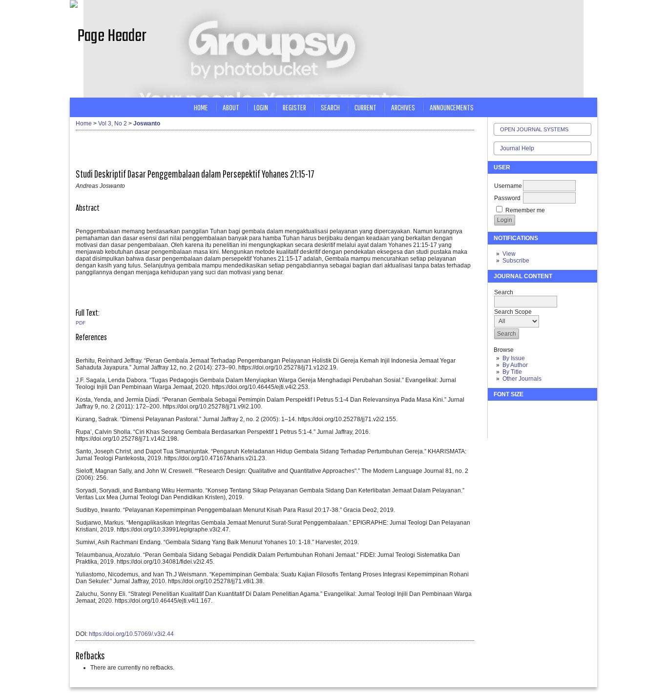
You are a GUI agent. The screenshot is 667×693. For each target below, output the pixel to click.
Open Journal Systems (534, 129)
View (509, 253)
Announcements (452, 107)
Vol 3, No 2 (112, 123)
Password (507, 198)
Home (201, 107)
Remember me (525, 210)
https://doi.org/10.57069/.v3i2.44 (131, 634)
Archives (403, 107)
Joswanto (146, 123)
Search (330, 107)
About (231, 107)
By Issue (513, 358)
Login (261, 107)
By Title (512, 371)
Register (294, 107)
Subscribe (515, 260)
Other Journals (522, 378)
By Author (515, 365)
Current (365, 107)
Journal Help (517, 148)
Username (508, 186)
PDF (80, 323)
